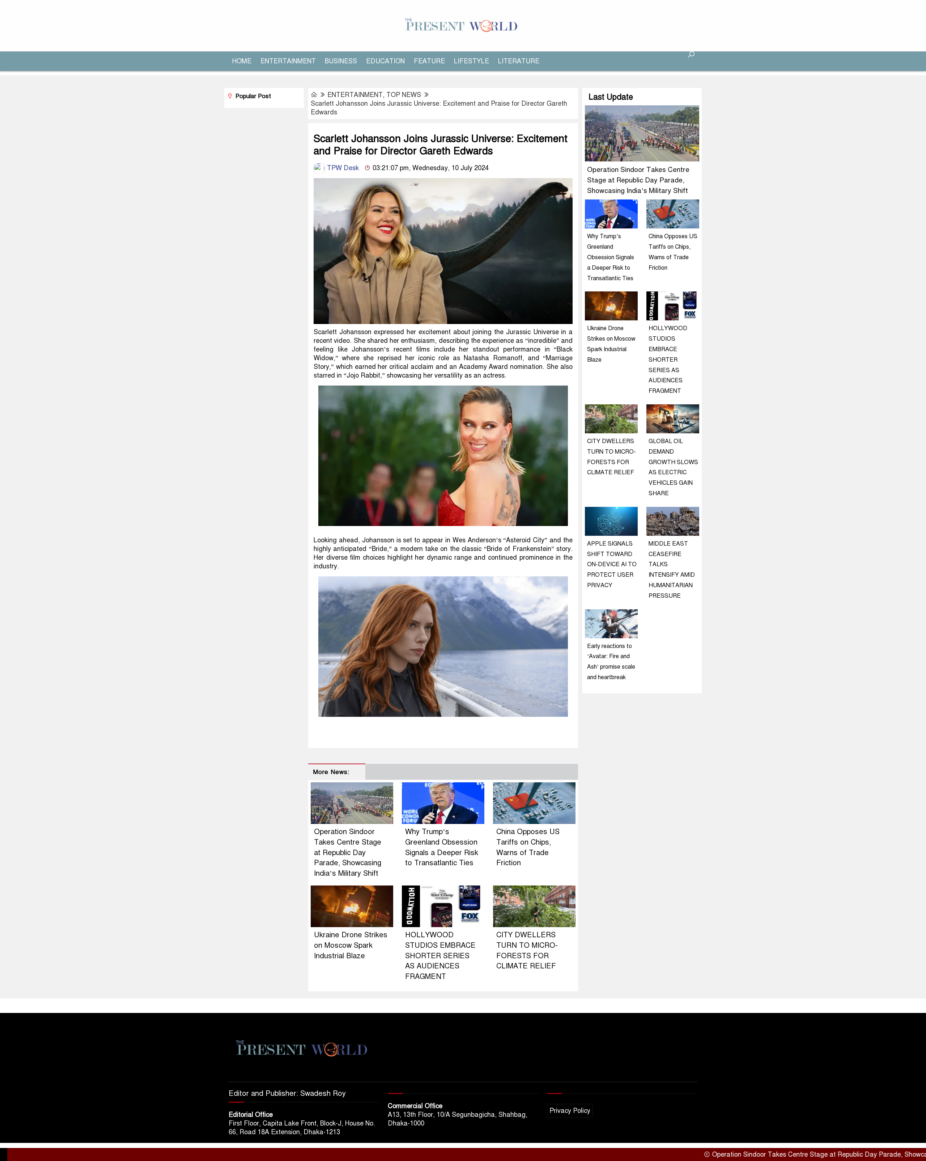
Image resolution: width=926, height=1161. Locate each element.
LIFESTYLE (471, 61)
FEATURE (429, 61)
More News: (331, 772)
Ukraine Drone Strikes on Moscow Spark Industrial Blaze (350, 945)
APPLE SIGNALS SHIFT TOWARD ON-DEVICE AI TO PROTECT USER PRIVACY (612, 564)
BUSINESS (341, 61)
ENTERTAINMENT (288, 61)
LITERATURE (518, 61)
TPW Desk (342, 168)
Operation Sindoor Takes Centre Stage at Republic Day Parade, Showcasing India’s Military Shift (347, 852)
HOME (241, 61)
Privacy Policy (569, 1111)
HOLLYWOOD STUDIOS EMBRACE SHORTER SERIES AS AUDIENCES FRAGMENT (440, 955)
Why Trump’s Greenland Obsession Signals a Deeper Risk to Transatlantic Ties (610, 257)
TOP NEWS (403, 95)
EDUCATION (385, 61)
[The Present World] (463, 25)
